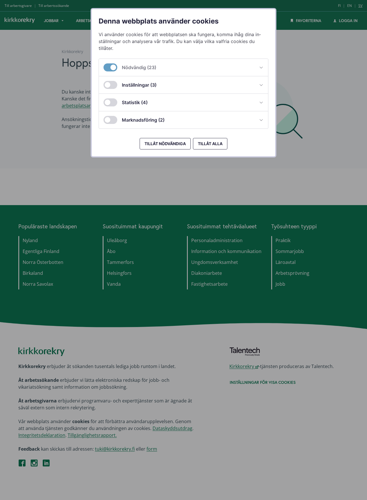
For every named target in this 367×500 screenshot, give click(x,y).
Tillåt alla (210, 143)
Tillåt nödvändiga (165, 143)
